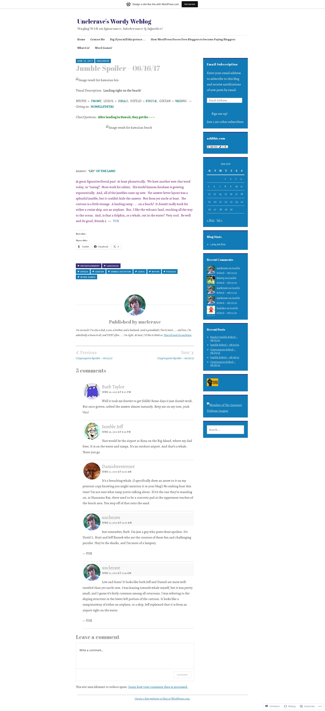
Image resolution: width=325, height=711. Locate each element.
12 (209, 194)
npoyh (155, 271)
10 (236, 186)
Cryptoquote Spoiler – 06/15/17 (94, 355)
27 (215, 209)
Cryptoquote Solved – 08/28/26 (222, 363)
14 (220, 194)
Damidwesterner (118, 466)
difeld (84, 271)
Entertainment (90, 266)
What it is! (83, 48)
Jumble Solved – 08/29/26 (224, 345)
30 (231, 209)
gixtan (99, 271)
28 (220, 209)
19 (209, 202)
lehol (141, 271)
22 (226, 202)
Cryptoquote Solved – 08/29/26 (222, 351)
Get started (189, 4)
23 (231, 202)
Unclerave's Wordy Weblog (114, 21)
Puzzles (171, 271)
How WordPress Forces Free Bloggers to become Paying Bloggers (193, 39)
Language (113, 266)
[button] (212, 383)
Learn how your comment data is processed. (158, 687)
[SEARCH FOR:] (225, 429)
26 (209, 209)
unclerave (103, 60)
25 (242, 202)
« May (211, 220)
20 (215, 202)
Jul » (219, 220)
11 (242, 186)
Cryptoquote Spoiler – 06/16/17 (175, 355)
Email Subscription (222, 64)
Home (81, 39)
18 (242, 194)
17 (236, 194)
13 (215, 194)
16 (231, 194)
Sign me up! (220, 114)
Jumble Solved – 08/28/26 (224, 357)
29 (226, 209)
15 (226, 194)
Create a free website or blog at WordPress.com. (162, 699)
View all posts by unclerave (177, 335)
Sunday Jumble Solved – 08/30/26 (223, 338)
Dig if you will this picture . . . (128, 39)
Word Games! (103, 48)
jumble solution (121, 271)
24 (236, 202)
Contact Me (97, 39)
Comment (182, 674)
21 (220, 202)
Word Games (87, 277)
